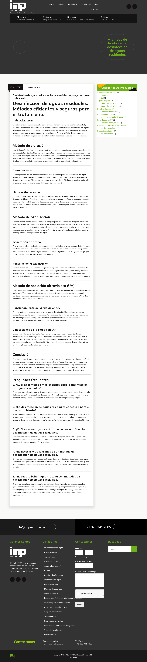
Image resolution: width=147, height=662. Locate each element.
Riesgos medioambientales (55, 607)
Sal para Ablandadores (53, 612)
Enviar (80, 604)
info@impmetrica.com (51, 20)
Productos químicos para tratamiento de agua (63, 598)
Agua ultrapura (50, 557)
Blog (96, 4)
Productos (86, 4)
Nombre (79, 548)
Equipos (61, 4)
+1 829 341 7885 (108, 20)
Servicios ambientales (53, 621)
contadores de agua (52, 580)
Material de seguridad (53, 589)
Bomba (47, 570)
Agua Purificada (50, 552)
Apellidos (88, 557)
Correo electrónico (84, 561)
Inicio (51, 4)
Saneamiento (50, 616)
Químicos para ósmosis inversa (57, 602)
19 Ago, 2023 (15, 87)
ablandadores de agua (53, 547)
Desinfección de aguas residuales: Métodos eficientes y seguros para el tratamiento (51, 96)
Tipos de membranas (53, 630)
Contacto (94, 9)
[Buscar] (134, 549)
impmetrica (35, 87)
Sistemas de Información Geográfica (59, 625)
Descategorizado (51, 584)
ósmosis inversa (51, 593)
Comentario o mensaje (85, 572)
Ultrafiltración (50, 634)
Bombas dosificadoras (53, 575)
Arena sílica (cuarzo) (52, 566)
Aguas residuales (51, 561)
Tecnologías (73, 4)
